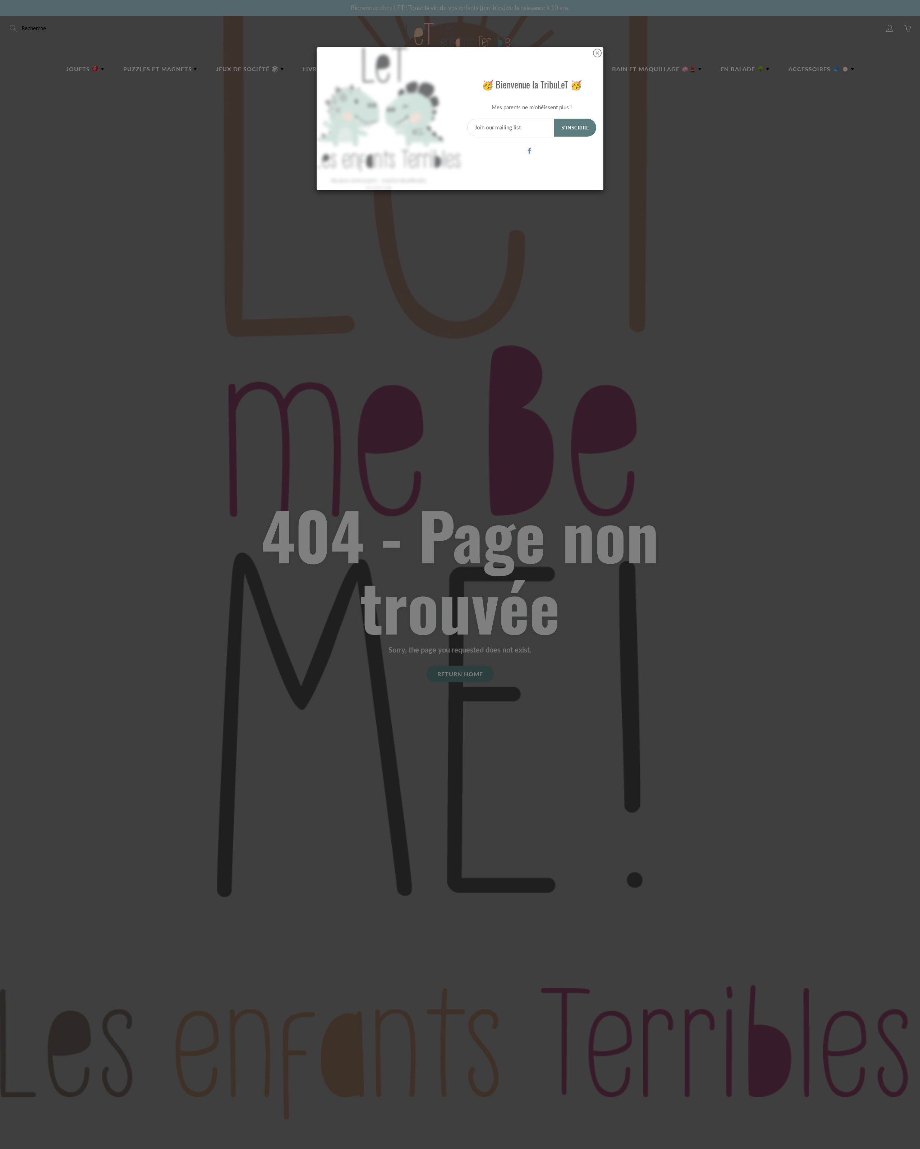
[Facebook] (529, 150)
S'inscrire (575, 128)
